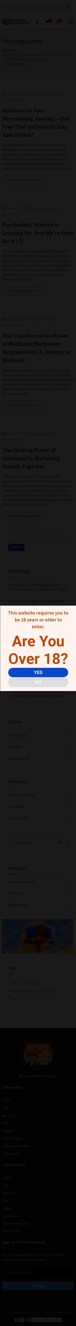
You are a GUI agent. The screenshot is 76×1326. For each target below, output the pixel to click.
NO (38, 682)
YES (38, 672)
